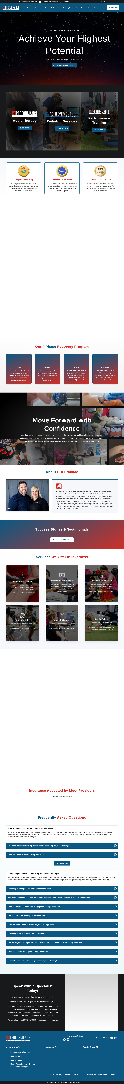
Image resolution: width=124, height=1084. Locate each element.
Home (29, 8)
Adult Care (44, 8)
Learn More (24, 128)
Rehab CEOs (58, 1082)
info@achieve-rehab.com (29, 1)
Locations (66, 1)
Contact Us (91, 8)
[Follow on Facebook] (101, 2)
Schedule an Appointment (50, 1)
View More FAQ (61, 863)
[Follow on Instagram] (104, 2)
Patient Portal (80, 8)
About (36, 8)
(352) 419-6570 (113, 7)
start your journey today (63, 65)
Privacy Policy (76, 1082)
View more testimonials (61, 540)
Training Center (68, 8)
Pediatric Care (55, 8)
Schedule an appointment (77, 258)
